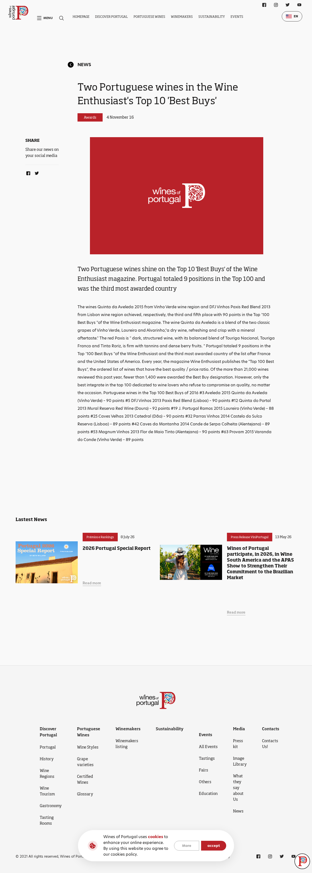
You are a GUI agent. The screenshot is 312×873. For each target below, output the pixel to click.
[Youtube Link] (299, 5)
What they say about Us (238, 787)
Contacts (270, 728)
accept (213, 845)
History (47, 758)
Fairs (203, 770)
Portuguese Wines (149, 17)
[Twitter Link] (36, 172)
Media (239, 728)
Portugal (48, 747)
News (84, 65)
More (186, 845)
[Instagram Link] (276, 5)
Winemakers (182, 17)
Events (237, 17)
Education (208, 793)
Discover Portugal (111, 17)
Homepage (81, 17)
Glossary (85, 793)
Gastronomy (51, 805)
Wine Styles (87, 747)
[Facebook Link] (27, 172)
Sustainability (211, 17)
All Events (208, 746)
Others (205, 781)
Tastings (207, 758)
